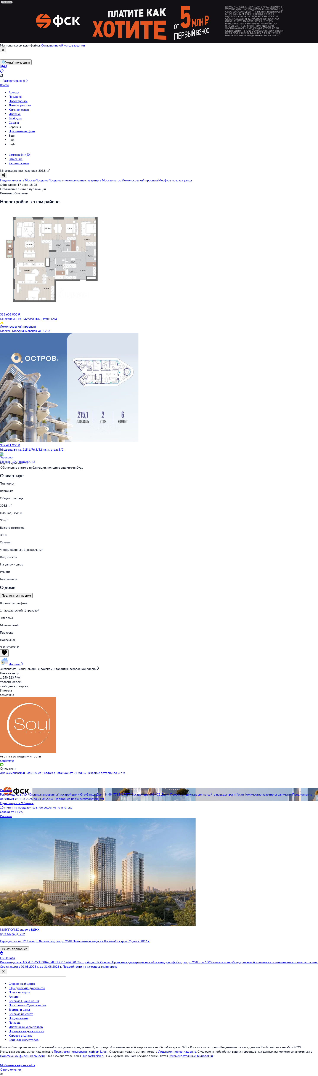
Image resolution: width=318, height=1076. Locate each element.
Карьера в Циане (20, 1035)
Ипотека (15, 114)
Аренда (14, 92)
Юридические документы (27, 988)
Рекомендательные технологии (191, 1056)
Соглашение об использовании (63, 45)
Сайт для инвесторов (24, 1040)
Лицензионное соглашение (177, 1051)
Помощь (15, 1022)
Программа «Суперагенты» (27, 1005)
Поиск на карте (19, 992)
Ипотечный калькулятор (26, 1027)
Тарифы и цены (19, 1009)
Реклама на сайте (21, 1014)
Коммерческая (19, 109)
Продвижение (18, 1018)
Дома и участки (20, 105)
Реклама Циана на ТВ (24, 1001)
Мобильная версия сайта (17, 1065)
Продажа (15, 96)
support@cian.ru (93, 1056)
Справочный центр (22, 984)
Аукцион (14, 996)
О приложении (10, 1069)
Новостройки (18, 101)
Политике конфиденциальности (22, 1056)
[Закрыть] (3, 50)
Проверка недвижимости (26, 1031)
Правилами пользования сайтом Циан (81, 1051)
